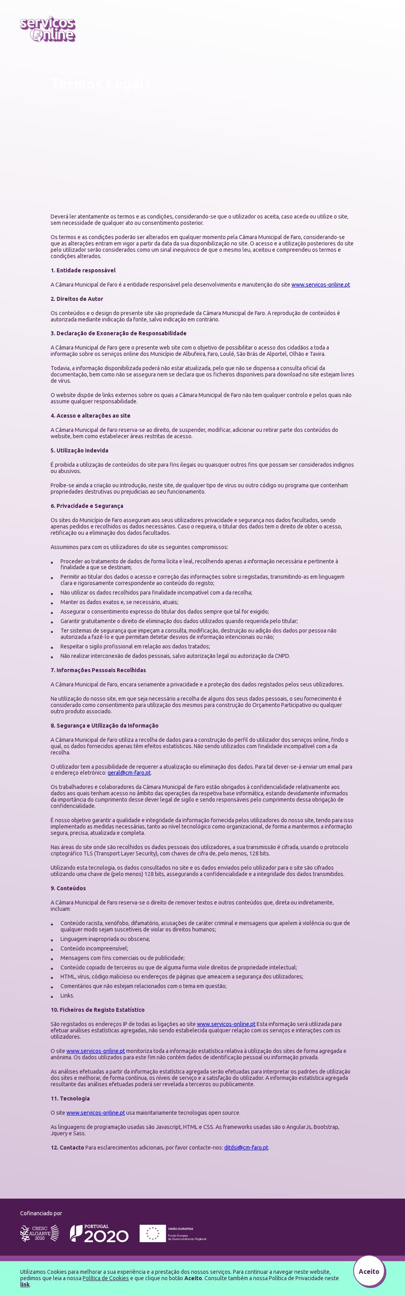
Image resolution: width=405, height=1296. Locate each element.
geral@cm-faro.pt (129, 773)
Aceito (369, 1271)
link (25, 1284)
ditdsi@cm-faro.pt (246, 1147)
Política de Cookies (106, 1278)
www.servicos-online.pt (320, 284)
